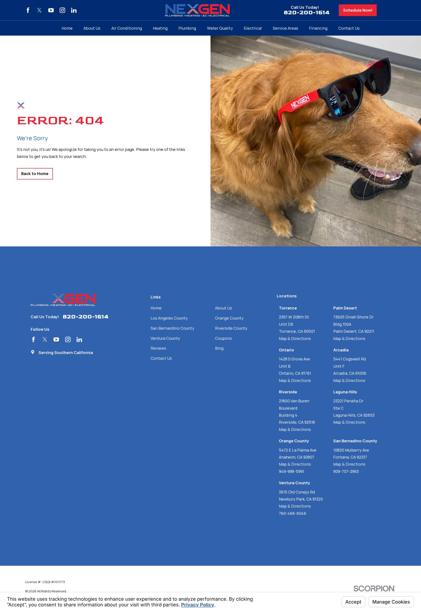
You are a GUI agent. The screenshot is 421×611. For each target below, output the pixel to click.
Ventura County (165, 338)
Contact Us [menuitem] (349, 28)
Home (156, 308)
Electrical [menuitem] (253, 28)
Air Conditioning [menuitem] (126, 28)
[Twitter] (39, 10)
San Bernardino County (172, 328)
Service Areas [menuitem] (285, 28)
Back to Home (34, 173)
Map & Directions (295, 338)
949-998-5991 (291, 471)
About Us (223, 308)
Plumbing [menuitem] (187, 28)
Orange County (229, 318)
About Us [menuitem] (92, 28)
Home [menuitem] (67, 28)
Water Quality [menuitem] (220, 28)
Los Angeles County (169, 318)
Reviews (158, 348)
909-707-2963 (346, 471)
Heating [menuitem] (160, 28)
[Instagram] (62, 10)
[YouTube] (51, 10)
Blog (219, 348)
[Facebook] (28, 10)
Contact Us (161, 358)
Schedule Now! (357, 10)
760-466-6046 (292, 513)
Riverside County (231, 328)
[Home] (197, 10)
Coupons (223, 338)
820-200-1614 (307, 13)
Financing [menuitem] (318, 28)
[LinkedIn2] (74, 10)
